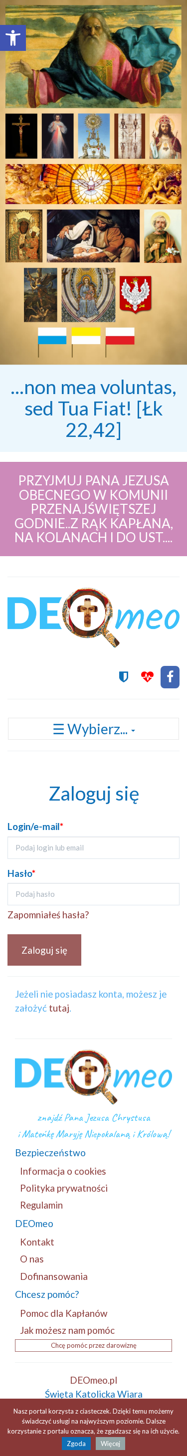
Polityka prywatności (64, 1188)
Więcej (110, 1444)
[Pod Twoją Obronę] (123, 677)
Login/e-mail (35, 826)
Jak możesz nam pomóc (67, 1330)
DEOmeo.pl (93, 1380)
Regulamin (41, 1205)
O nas (32, 1258)
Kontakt (37, 1242)
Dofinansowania (54, 1276)
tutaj (59, 1008)
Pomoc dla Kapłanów (63, 1313)
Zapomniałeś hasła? (48, 914)
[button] (13, 38)
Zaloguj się (44, 950)
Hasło (21, 873)
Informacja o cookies (63, 1171)
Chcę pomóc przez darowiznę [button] (94, 1345)
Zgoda (76, 1444)
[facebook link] (170, 677)
